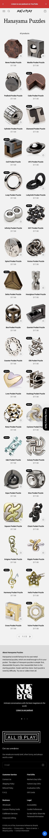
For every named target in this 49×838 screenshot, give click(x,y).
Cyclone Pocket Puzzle (36, 427)
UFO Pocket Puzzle (35, 162)
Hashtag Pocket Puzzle (36, 394)
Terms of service (31, 828)
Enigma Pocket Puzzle (13, 559)
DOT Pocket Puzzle (35, 228)
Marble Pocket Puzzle (35, 63)
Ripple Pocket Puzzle (35, 559)
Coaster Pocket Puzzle (13, 361)
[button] (46, 419)
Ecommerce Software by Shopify (27, 825)
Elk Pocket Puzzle (36, 361)
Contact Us (7, 779)
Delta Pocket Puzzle (13, 294)
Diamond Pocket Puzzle (35, 129)
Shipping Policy (8, 784)
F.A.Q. (5, 792)
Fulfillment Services (10, 814)
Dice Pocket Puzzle (35, 493)
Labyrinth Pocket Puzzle (35, 195)
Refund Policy (8, 788)
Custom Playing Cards (11, 809)
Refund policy (7, 828)
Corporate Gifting (9, 818)
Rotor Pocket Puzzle (13, 427)
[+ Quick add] (20, 56)
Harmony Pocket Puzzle (13, 592)
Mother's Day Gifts (34, 779)
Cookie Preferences (34, 809)
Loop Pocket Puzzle (13, 195)
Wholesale (6, 805)
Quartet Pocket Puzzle (36, 327)
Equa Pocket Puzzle (13, 493)
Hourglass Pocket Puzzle (36, 294)
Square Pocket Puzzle (13, 526)
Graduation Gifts (33, 788)
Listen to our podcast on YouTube (24, 4)
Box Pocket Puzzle (13, 327)
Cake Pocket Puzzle (36, 96)
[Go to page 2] (29, 636)
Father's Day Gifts (34, 784)
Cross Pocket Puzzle (13, 626)
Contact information (22, 831)
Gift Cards (31, 792)
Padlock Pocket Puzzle (13, 96)
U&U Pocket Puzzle (13, 460)
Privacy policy (19, 828)
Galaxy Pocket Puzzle (35, 460)
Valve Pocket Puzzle (36, 626)
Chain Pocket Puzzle (36, 526)
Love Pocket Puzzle (13, 394)
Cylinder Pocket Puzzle (13, 129)
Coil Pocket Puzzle (13, 162)
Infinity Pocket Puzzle (13, 228)
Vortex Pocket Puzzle (35, 261)
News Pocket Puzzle (13, 63)
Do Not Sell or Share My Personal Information (36, 815)
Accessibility (32, 805)
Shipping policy (8, 831)
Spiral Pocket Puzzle (13, 261)
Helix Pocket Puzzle (36, 592)
